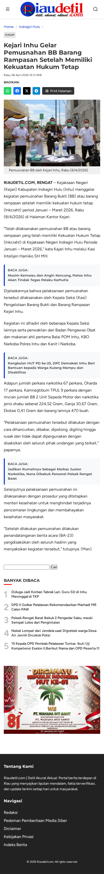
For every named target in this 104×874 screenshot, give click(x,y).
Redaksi (11, 812)
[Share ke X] (27, 91)
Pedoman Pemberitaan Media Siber (35, 820)
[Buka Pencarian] (96, 10)
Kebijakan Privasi (19, 836)
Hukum (9, 34)
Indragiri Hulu (29, 27)
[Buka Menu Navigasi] (8, 10)
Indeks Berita (15, 844)
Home (9, 27)
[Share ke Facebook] (17, 91)
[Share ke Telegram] (36, 91)
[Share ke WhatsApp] (7, 91)
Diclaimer (12, 828)
